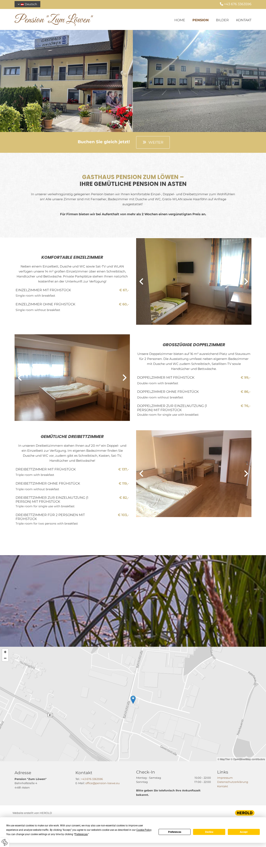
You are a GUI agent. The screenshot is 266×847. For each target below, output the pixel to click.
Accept (244, 832)
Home (179, 20)
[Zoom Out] (5, 658)
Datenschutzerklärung (232, 782)
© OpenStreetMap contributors (248, 759)
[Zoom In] (5, 652)
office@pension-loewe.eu (102, 783)
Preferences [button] (81, 834)
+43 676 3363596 (92, 779)
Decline (209, 832)
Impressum (225, 777)
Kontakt (243, 20)
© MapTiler (224, 759)
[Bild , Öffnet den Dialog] (193, 281)
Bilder (222, 20)
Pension (200, 20)
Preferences (174, 832)
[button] (153, 142)
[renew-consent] (4, 842)
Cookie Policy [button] (143, 829)
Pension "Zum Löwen (52, 20)
